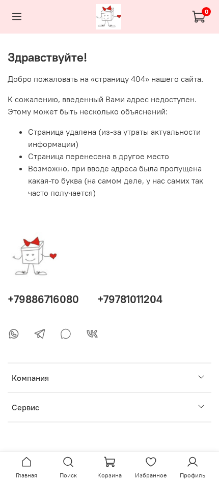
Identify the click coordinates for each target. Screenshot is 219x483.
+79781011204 (129, 299)
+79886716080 (43, 299)
